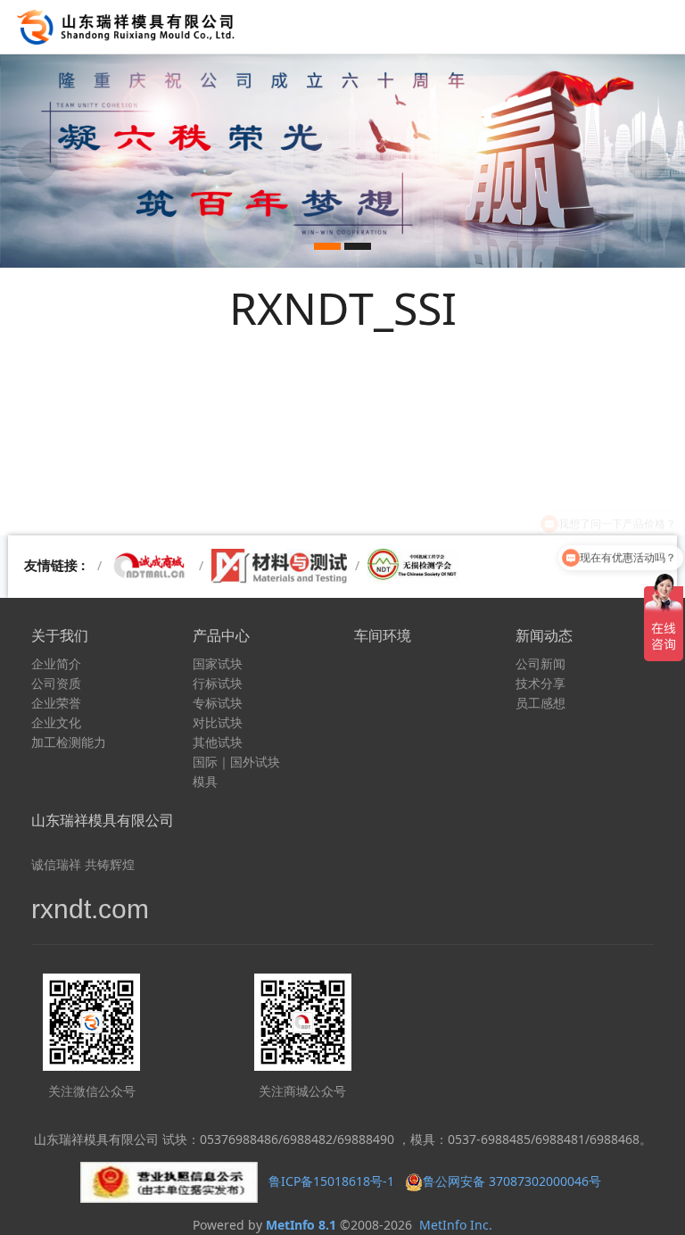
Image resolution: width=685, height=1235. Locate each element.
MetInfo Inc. (455, 1224)
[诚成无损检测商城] (150, 565)
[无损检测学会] (413, 565)
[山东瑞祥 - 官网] (130, 27)
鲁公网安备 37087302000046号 (514, 1181)
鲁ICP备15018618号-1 (331, 1181)
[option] (342, 161)
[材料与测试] (279, 565)
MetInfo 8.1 (301, 1224)
